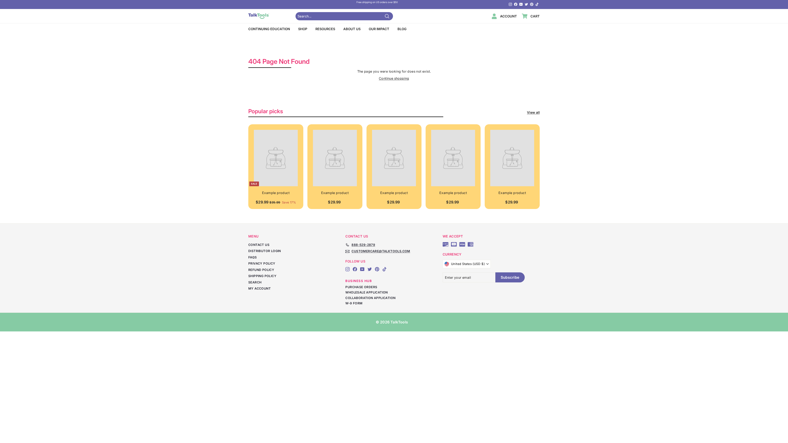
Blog (402, 29)
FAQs (252, 257)
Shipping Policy (262, 276)
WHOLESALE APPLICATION (366, 292)
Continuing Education (269, 29)
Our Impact (379, 29)
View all (533, 112)
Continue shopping (394, 78)
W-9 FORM (353, 303)
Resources (325, 29)
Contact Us (258, 245)
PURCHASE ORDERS (361, 287)
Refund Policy (261, 270)
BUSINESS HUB (358, 281)
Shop (302, 29)
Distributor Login (264, 251)
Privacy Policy (261, 263)
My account (259, 288)
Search (254, 282)
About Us (352, 29)
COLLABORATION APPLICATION (370, 298)
